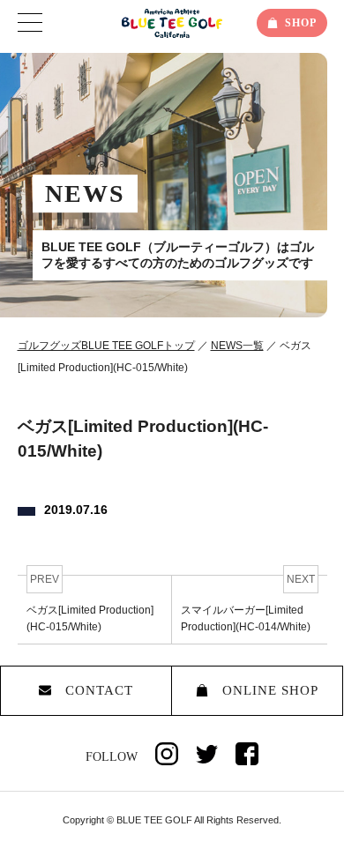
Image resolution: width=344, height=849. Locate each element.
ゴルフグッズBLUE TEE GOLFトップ (106, 345)
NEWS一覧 (237, 345)
